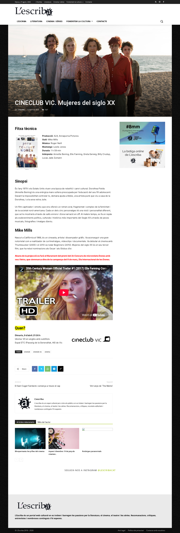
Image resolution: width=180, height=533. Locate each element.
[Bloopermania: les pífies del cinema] (30, 438)
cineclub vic (37, 352)
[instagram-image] (17, 483)
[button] (161, 21)
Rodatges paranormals (91, 451)
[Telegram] (54, 369)
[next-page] (21, 460)
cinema (47, 352)
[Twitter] (155, 2)
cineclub (27, 352)
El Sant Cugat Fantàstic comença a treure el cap (37, 386)
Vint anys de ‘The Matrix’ (101, 386)
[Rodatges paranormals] (97, 438)
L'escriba (21, 110)
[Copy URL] (60, 369)
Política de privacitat (136, 530)
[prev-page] (16, 460)
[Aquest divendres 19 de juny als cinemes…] (64, 438)
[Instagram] (159, 2)
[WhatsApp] (47, 369)
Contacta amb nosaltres (155, 530)
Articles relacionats (25, 422)
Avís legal (121, 530)
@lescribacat (106, 470)
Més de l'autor (44, 422)
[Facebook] (163, 2)
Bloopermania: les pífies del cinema (29, 451)
